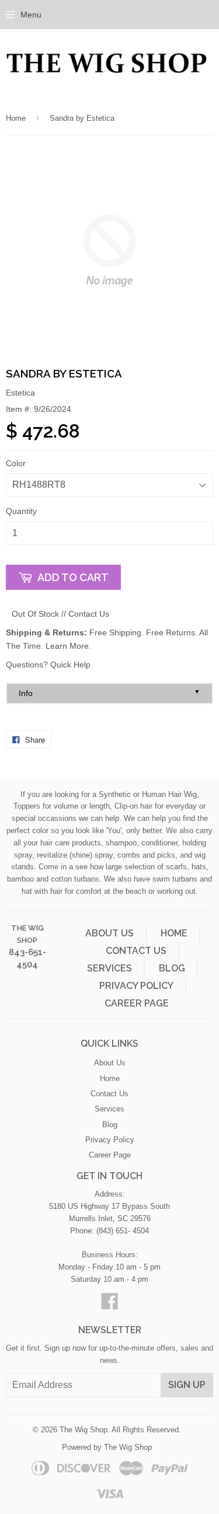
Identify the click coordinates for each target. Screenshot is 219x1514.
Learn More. (68, 646)
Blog (172, 968)
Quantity (21, 511)
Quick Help (70, 664)
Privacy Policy (136, 985)
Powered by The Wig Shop (107, 1447)
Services (109, 968)
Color (16, 463)
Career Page (137, 1003)
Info (109, 693)
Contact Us (88, 613)
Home (16, 118)
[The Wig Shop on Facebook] (110, 1305)
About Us (109, 933)
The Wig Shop (83, 1429)
